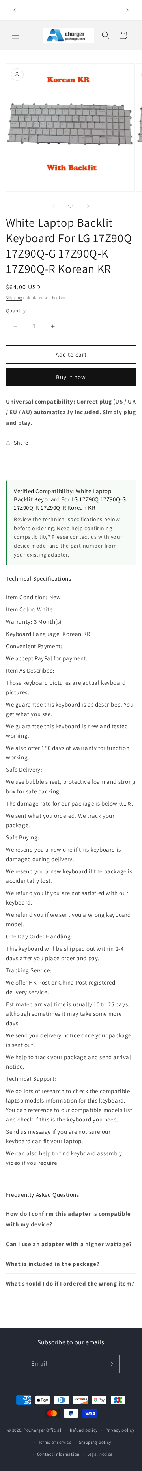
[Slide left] (53, 206)
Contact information (58, 1454)
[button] (15, 35)
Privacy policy (120, 1430)
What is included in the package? (52, 1263)
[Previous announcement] (14, 10)
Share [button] (21, 442)
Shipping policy (95, 1442)
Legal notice (99, 1454)
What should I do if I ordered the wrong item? (70, 1283)
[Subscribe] (110, 1364)
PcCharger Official (43, 1430)
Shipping (14, 297)
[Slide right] (88, 206)
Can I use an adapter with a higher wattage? (69, 1244)
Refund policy (84, 1430)
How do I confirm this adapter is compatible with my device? (68, 1219)
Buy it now (71, 377)
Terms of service (54, 1442)
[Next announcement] (127, 10)
